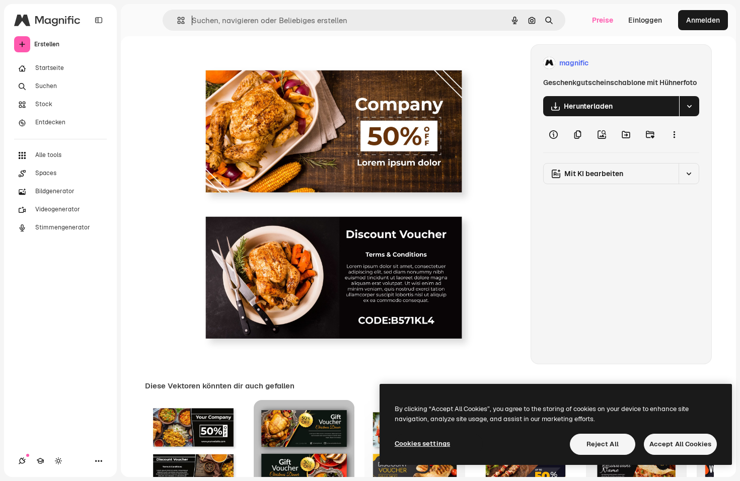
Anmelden (703, 20)
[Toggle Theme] (58, 461)
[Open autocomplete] (177, 20)
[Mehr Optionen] (674, 134)
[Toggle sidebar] (99, 20)
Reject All (602, 444)
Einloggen (645, 20)
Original (238, 63)
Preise (602, 20)
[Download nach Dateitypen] (689, 106)
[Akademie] (40, 461)
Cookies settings (422, 443)
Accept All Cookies (680, 444)
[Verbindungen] (22, 461)
